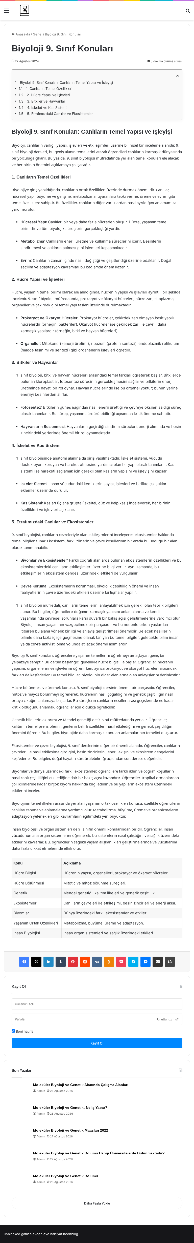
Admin (41, 1091)
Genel (37, 34)
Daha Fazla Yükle (97, 1203)
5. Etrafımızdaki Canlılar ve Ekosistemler (60, 113)
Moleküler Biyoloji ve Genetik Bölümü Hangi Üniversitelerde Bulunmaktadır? (99, 1153)
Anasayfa (22, 34)
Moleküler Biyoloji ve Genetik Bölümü (65, 1176)
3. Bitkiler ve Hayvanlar (46, 101)
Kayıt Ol (97, 1043)
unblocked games (18, 1234)
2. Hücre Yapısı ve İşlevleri (48, 95)
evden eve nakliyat (47, 1234)
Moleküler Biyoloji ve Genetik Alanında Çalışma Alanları (80, 1085)
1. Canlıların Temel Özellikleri (49, 88)
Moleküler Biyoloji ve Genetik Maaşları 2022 (70, 1130)
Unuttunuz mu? (168, 1019)
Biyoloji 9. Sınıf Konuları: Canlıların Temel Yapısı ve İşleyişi (66, 82)
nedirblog (70, 1234)
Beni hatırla (24, 1031)
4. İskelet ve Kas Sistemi (47, 107)
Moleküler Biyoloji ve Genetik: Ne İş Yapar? (70, 1108)
